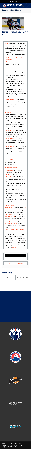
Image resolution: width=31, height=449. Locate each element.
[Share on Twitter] (7, 277)
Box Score (8, 58)
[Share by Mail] (27, 277)
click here (14, 247)
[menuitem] (22, 6)
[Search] (22, 6)
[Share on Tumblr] (20, 277)
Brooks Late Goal (20, 58)
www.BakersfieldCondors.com (15, 263)
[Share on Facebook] (4, 277)
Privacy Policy (18, 443)
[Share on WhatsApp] (10, 277)
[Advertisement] (15, 306)
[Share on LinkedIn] (17, 277)
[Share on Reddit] (23, 277)
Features (15, 37)
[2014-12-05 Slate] (13, 23)
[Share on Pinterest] (14, 277)
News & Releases (21, 37)
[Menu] (26, 6)
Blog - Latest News (11, 10)
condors (4, 38)
